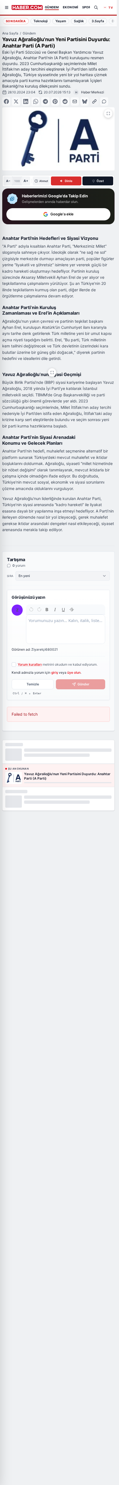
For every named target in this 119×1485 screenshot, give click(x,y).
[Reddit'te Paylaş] (65, 101)
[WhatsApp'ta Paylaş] (36, 101)
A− (8, 181)
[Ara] (96, 7)
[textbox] (65, 629)
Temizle (33, 684)
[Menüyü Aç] (6, 7)
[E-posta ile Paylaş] (75, 101)
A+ (26, 181)
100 (17, 181)
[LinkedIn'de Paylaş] (26, 101)
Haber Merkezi (92, 92)
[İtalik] (55, 609)
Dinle (69, 181)
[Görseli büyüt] (52, 372)
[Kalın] (47, 609)
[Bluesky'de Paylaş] (85, 101)
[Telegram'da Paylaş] (45, 101)
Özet (100, 181)
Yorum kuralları (30, 664)
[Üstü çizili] (71, 609)
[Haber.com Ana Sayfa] (27, 7)
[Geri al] (31, 609)
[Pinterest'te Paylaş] (55, 101)
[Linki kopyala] (94, 101)
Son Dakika (16, 21)
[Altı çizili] (63, 609)
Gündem (29, 33)
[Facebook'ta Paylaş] (6, 101)
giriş (54, 672)
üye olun (74, 672)
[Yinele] (39, 609)
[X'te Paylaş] (16, 101)
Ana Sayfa (10, 33)
